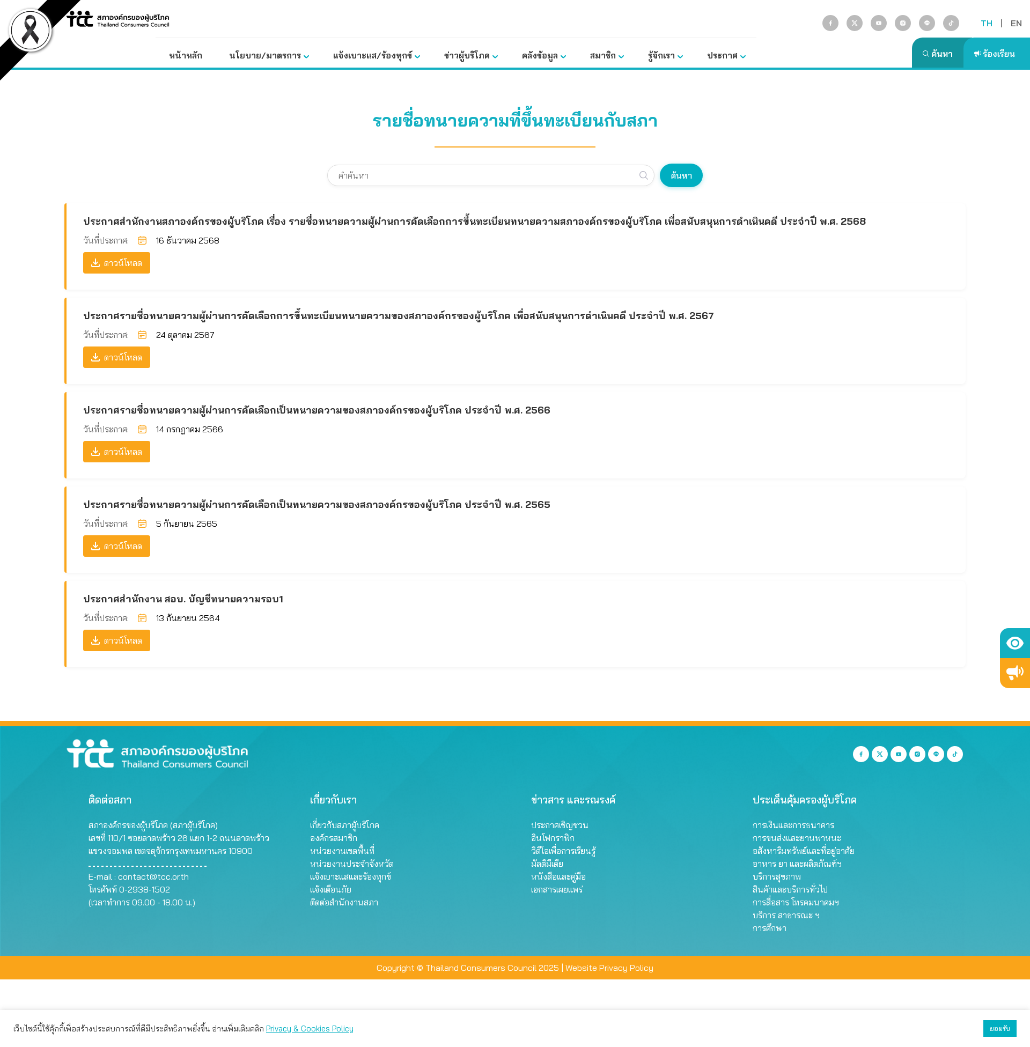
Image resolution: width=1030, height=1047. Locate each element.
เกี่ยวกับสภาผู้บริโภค (344, 825)
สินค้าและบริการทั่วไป (790, 889)
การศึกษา (769, 928)
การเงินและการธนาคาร (793, 825)
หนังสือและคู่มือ (558, 876)
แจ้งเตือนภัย (330, 889)
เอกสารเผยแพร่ (557, 889)
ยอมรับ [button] (1000, 1028)
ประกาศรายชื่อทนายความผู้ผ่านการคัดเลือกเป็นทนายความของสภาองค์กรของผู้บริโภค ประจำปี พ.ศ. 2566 (316, 410)
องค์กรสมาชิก (333, 837)
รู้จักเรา (661, 55)
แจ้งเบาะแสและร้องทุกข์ (350, 876)
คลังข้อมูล (540, 55)
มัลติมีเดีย (547, 863)
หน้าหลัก (185, 55)
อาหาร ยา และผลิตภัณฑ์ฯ (797, 863)
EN (1016, 23)
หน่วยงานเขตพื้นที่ (342, 850)
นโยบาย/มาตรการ (265, 55)
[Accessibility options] (1015, 643)
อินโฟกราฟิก (553, 837)
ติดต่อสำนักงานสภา (344, 902)
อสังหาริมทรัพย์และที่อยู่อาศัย (804, 850)
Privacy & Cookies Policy (310, 1028)
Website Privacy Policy (609, 967)
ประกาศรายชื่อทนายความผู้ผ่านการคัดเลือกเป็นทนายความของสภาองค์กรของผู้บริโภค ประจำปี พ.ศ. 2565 (316, 504)
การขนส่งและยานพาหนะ (797, 837)
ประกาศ (722, 55)
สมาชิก (603, 55)
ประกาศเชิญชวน (559, 825)
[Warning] (1015, 673)
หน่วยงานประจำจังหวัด (352, 863)
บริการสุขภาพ (777, 876)
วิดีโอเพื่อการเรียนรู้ (563, 850)
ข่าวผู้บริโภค (467, 55)
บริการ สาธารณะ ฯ (786, 915)
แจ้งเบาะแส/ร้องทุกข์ (372, 55)
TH (986, 23)
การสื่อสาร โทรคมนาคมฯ (796, 902)
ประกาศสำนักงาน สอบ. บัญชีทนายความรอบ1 (183, 599)
